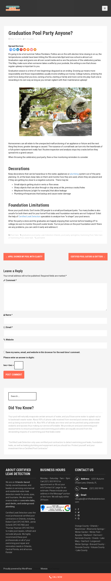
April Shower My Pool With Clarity (24, 256)
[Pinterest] (21, 49)
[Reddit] (24, 49)
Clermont (97, 535)
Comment (11, 280)
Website (10, 339)
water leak (29, 238)
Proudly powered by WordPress (17, 568)
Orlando (94, 526)
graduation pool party (31, 235)
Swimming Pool (86, 235)
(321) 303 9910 (51, 481)
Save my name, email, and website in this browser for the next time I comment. (43, 352)
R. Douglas (29, 39)
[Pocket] (31, 49)
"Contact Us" (49, 487)
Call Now (57, 577)
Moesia (44, 568)
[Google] (78, 518)
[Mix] (28, 49)
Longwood (95, 541)
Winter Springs (81, 544)
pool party (65, 235)
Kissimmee (80, 529)
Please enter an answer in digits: (19, 357)
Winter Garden (81, 532)
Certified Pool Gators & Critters (88, 256)
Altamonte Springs (95, 529)
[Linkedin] (17, 49)
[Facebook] (10, 49)
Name (9, 315)
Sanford (85, 541)
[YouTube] (78, 515)
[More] (35, 49)
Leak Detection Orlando (50, 235)
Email (9, 327)
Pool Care (14, 235)
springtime (75, 235)
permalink (40, 238)
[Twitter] (14, 49)
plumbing (74, 174)
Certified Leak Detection (30, 216)
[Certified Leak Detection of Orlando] (13, 8)
